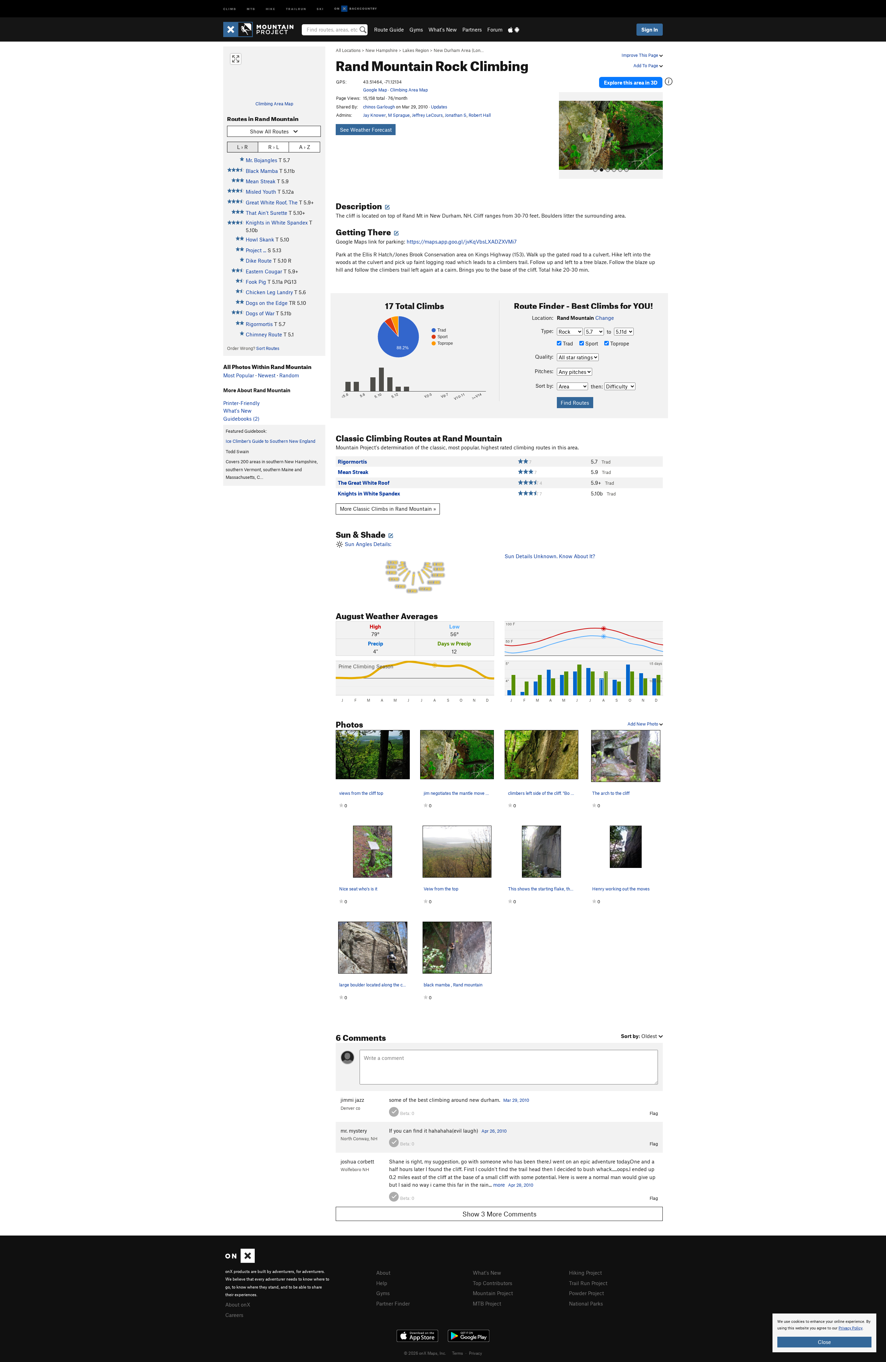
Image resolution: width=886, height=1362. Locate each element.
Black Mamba (262, 171)
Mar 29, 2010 (516, 1100)
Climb (229, 8)
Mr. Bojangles (261, 160)
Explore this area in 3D (631, 82)
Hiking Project (585, 1272)
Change (604, 318)
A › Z (304, 147)
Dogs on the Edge (267, 303)
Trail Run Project (588, 1283)
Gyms (416, 29)
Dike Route (259, 260)
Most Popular (238, 375)
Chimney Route (264, 334)
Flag (654, 1113)
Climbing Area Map (274, 103)
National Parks (586, 1303)
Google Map (375, 90)
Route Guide (389, 29)
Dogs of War (260, 313)
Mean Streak (260, 181)
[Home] (261, 29)
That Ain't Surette (266, 213)
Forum (495, 29)
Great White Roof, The (272, 202)
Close (824, 1342)
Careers (234, 1315)
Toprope (619, 343)
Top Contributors (492, 1283)
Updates (439, 106)
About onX (237, 1304)
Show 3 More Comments (499, 1214)
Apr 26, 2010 (494, 1131)
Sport (591, 343)
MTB (251, 8)
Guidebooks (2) (241, 418)
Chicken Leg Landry (269, 292)
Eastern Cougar (264, 271)
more (499, 1184)
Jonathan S (456, 115)
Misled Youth (261, 191)
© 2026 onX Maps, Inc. (425, 1353)
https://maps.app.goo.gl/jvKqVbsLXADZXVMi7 (462, 241)
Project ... (256, 250)
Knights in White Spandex (277, 222)
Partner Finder (393, 1303)
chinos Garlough (379, 106)
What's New (442, 29)
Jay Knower (374, 115)
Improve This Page (640, 55)
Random (289, 375)
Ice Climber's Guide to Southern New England (270, 441)
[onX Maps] (240, 1261)
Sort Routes (267, 348)
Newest (266, 375)
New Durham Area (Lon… (459, 50)
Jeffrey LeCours (427, 115)
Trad (567, 343)
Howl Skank (260, 239)
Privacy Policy (850, 1328)
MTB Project (487, 1303)
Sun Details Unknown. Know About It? (550, 556)
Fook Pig (256, 282)
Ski (320, 8)
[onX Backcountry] (355, 9)
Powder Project (586, 1293)
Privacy (475, 1353)
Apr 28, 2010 (520, 1185)
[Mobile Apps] (513, 29)
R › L (273, 147)
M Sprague (399, 115)
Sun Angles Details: (393, 567)
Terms (457, 1353)
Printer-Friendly (241, 403)
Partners (472, 29)
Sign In (649, 29)
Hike (270, 8)
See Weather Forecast (366, 129)
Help (381, 1283)
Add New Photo (643, 724)
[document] (824, 1332)
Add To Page (646, 65)
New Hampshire (381, 50)
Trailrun (296, 8)
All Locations (348, 50)
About (383, 1272)
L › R (242, 147)
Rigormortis (259, 324)
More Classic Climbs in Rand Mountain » (388, 509)
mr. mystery (354, 1130)
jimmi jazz (352, 1100)
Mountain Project (493, 1293)
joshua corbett (357, 1161)
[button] (566, 135)
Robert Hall (480, 115)
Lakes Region (416, 50)
